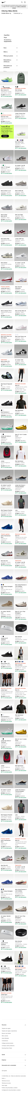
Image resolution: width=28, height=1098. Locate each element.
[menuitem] (4, 1078)
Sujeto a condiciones (21, 6)
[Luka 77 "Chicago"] (7, 157)
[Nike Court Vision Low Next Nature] (7, 326)
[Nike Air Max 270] (7, 351)
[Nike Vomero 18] (7, 78)
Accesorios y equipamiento (8, 40)
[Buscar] (22, 2)
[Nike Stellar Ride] (7, 230)
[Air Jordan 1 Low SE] (7, 476)
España (5, 1070)
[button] (11, 48)
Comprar (5, 136)
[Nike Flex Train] (7, 105)
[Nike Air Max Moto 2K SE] (7, 206)
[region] (14, 61)
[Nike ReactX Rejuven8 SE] (7, 375)
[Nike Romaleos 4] (7, 402)
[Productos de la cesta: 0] (25, 2)
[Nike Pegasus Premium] (7, 502)
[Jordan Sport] (7, 680)
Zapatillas (6, 35)
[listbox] (18, 13)
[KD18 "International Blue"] (7, 526)
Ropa (5, 37)
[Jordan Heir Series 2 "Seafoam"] (7, 426)
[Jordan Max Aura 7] (7, 278)
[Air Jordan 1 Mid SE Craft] (7, 603)
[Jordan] (7, 453)
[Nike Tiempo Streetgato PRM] (7, 576)
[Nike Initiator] (7, 254)
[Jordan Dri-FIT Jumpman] (7, 628)
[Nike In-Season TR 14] (7, 302)
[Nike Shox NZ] (7, 552)
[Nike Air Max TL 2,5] (7, 182)
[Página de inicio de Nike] (4, 2)
